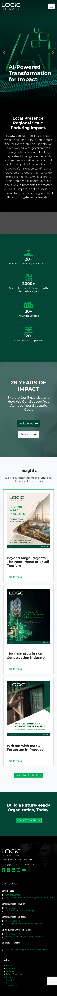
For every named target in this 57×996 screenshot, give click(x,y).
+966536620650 (12, 908)
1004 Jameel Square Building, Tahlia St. (23, 923)
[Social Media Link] (4, 871)
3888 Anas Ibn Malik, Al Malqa (19, 910)
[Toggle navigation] (51, 6)
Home (9, 965)
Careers (9, 983)
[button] (4, 52)
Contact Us (11, 986)
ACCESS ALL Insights (28, 775)
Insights (10, 977)
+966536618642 (12, 921)
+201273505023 (12, 895)
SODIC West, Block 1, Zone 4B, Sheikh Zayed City (29, 897)
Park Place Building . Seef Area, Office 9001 (26, 949)
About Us (10, 980)
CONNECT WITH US (28, 820)
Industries (26, 423)
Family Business (14, 974)
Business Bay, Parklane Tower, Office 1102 (25, 936)
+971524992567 (12, 934)
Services (26, 434)
